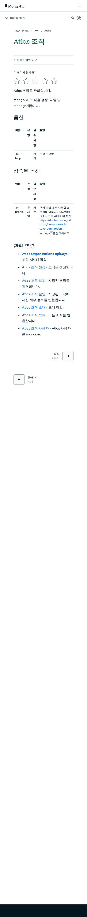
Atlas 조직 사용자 (35, 328)
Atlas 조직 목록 (33, 315)
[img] (17, 81)
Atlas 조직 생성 (33, 267)
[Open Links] (80, 6)
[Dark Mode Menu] (79, 18)
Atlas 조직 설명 (33, 294)
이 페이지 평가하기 (25, 72)
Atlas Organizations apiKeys (45, 254)
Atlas (47, 30)
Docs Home (21, 30)
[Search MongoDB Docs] (73, 18)
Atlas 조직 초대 (33, 307)
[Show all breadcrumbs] (36, 31)
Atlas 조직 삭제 (33, 280)
